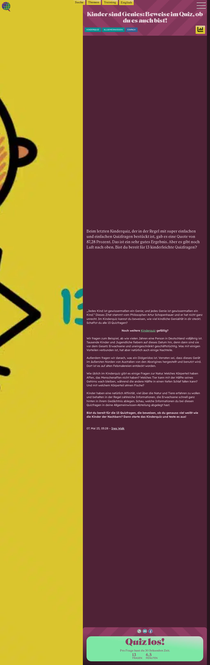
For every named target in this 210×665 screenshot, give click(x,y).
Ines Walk (117, 428)
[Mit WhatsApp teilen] (139, 631)
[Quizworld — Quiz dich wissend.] (15, 7)
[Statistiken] (200, 30)
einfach (131, 30)
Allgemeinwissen (113, 30)
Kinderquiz (93, 30)
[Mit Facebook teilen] (150, 631)
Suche (79, 2)
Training (110, 2)
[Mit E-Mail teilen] (145, 631)
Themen (93, 2)
